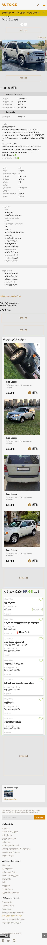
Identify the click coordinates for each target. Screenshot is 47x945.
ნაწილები (6, 865)
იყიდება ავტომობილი (11, 852)
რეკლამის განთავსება (11, 892)
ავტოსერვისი (7, 869)
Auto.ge (18, 933)
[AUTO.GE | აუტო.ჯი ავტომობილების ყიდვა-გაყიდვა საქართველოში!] (9, 5)
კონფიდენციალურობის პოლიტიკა (16, 849)
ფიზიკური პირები (9, 872)
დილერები (6, 879)
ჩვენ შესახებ (7, 835)
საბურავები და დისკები (11, 923)
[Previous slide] (1, 55)
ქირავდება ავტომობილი (12, 916)
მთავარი (5, 828)
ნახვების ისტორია (10, 799)
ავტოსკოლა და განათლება (13, 919)
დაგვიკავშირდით (9, 839)
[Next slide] (45, 55)
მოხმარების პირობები (11, 845)
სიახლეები (6, 842)
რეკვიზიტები (7, 902)
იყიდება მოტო (8, 856)
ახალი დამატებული (10, 832)
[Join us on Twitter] (8, 940)
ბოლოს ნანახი (8, 906)
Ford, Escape (11, 382)
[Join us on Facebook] (3, 940)
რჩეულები (6, 886)
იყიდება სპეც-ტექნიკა (10, 875)
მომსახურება (7, 909)
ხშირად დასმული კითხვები (13, 912)
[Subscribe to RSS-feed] (14, 940)
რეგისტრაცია (7, 889)
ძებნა (4, 882)
